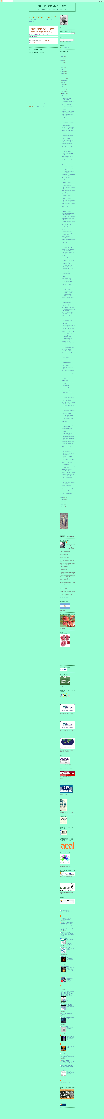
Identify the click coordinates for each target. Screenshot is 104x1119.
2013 (62, 499)
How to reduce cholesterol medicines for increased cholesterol (70, 1073)
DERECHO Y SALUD (65, 947)
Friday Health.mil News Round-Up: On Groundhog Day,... (68, 316)
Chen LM (35, 32)
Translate (69, 41)
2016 (62, 71)
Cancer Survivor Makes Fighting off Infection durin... (68, 301)
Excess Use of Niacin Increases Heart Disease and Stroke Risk (70, 998)
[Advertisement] (39, 93)
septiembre (64, 80)
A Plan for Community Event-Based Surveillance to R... (67, 243)
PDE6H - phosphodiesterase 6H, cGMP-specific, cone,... (68, 332)
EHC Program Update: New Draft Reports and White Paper (68, 266)
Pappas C (39, 32)
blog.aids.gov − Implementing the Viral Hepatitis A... (68, 272)
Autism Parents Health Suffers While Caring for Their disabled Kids (70, 1038)
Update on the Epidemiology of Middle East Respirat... (68, 250)
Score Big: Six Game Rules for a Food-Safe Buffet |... (68, 160)
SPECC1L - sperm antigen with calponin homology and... (68, 329)
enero (63, 95)
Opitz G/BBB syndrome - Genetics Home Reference (68, 222)
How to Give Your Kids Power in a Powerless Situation (68, 298)
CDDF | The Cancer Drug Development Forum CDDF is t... (68, 479)
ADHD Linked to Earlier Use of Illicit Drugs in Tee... (68, 124)
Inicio (44, 103)
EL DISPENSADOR (65, 910)
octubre (64, 78)
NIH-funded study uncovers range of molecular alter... (68, 422)
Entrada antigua (55, 103)
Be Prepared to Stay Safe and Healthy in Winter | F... (67, 157)
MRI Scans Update (65, 359)
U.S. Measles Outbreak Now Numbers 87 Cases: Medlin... (68, 118)
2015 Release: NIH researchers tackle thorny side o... (68, 406)
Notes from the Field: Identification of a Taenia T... (68, 237)
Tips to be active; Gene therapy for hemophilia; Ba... (68, 304)
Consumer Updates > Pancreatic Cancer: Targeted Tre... (68, 150)
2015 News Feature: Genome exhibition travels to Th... (67, 416)
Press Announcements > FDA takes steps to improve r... (68, 108)
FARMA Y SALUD (65, 1060)
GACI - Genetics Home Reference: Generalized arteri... (68, 361)
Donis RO (42, 34)
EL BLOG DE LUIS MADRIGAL (65, 986)
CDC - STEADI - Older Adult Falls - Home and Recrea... (68, 288)
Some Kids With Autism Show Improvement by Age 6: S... (68, 128)
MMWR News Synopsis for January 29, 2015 (67, 262)
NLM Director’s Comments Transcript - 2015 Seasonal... (68, 396)
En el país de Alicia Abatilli (66, 1013)
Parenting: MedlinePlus (66, 390)
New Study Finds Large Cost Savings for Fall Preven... (67, 291)
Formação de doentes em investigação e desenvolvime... (68, 486)
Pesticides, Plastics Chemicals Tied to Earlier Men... (67, 131)
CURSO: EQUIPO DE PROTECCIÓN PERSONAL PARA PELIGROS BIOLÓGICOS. (70, 942)
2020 (62, 64)
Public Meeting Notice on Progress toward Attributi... (67, 178)
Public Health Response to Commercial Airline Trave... (68, 246)
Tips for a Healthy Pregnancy (67, 162)
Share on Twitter (32, 42)
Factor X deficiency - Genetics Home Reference (68, 364)
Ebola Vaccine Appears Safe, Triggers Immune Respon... (67, 115)
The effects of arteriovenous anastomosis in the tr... (67, 444)
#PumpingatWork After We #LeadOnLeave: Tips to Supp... (68, 282)
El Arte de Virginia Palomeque (67, 1017)
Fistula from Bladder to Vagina (68, 441)
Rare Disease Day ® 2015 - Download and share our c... (68, 470)
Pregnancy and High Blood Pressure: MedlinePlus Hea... (68, 105)
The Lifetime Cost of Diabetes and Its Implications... (68, 310)
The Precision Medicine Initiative (68, 216)
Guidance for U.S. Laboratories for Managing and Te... (68, 175)
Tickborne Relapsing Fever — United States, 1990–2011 (68, 253)
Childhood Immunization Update (68, 228)
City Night (68, 1018)
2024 (62, 56)
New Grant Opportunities (67, 428)
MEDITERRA (64, 1079)
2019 (62, 66)
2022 (62, 60)
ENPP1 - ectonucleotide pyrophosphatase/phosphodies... (68, 343)
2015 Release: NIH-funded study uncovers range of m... (68, 412)
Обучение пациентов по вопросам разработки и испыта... (67, 493)
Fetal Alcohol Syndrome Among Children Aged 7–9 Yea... (68, 256)
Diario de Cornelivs (65, 966)
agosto (63, 82)
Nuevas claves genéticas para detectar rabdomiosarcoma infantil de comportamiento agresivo (67, 918)
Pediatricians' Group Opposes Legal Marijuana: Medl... (67, 225)
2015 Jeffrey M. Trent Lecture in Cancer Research (68, 419)
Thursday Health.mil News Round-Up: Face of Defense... (68, 326)
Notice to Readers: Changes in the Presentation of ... (68, 233)
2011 (62, 503)
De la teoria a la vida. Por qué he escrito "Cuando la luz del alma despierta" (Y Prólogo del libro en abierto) (70, 970)
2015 (62, 73)
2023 (62, 58)
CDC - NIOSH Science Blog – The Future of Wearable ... (68, 425)
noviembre (64, 76)
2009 (62, 506)
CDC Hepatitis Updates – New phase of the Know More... (68, 279)
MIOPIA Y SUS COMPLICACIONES (70, 1006)
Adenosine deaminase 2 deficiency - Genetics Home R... (68, 377)
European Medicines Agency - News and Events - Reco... (68, 475)
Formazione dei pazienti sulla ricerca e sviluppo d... (67, 489)
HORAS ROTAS (64, 956)
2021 (62, 62)
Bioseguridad (64, 938)
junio (63, 86)
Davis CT (30, 32)
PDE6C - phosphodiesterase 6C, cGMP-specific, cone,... (68, 335)
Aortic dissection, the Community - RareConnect (68, 466)
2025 (62, 55)
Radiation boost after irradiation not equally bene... (68, 447)
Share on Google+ (34, 42)
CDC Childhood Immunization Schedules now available (68, 460)
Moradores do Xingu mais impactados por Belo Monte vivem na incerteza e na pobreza (67, 1056)
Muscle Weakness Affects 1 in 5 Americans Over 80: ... (68, 144)
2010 (62, 504)
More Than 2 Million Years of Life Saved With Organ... (68, 137)
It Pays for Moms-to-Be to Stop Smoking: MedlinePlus (68, 141)
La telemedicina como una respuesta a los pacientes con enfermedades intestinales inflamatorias (70, 980)
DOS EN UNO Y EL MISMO (66, 988)
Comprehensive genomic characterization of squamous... (68, 409)
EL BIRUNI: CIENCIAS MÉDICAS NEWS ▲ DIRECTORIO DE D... (67, 98)
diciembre (64, 75)
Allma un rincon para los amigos (67, 1081)
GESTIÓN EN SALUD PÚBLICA (67, 922)
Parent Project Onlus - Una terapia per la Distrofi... (68, 483)
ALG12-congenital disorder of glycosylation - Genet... (68, 371)
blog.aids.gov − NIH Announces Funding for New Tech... (68, 269)
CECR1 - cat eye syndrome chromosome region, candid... (68, 346)
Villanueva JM (37, 34)
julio (63, 84)
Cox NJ (46, 34)
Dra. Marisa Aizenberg (65, 976)
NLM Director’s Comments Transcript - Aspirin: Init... (67, 393)
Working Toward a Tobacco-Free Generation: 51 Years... (68, 434)
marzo (63, 91)
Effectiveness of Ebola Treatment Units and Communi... (68, 240)
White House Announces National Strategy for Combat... (68, 181)
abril (63, 89)
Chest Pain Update (65, 385)
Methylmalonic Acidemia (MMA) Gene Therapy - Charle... (68, 403)
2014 (62, 497)
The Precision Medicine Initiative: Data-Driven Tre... (68, 172)
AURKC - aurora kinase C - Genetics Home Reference (67, 350)
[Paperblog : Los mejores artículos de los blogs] (63, 670)
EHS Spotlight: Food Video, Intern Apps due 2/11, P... (68, 463)
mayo (63, 88)
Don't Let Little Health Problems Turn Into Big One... (68, 439)
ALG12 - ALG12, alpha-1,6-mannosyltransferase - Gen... (68, 353)
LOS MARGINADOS (65, 932)
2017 (62, 69)
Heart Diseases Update (66, 387)
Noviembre (63, 1014)
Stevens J (44, 32)
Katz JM (32, 34)
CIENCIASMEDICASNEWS (52, 6)
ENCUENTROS (64, 1026)
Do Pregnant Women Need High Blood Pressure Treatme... (68, 112)
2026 (62, 53)
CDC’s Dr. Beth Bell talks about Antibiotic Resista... (68, 214)
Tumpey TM (49, 32)
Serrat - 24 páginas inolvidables (70, 1028)
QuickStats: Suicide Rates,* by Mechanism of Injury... (68, 230)
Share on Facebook (29, 42)
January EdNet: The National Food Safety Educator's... (67, 313)
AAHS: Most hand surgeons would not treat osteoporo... (68, 450)
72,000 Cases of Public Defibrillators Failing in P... (67, 134)
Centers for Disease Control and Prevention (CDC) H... (68, 102)
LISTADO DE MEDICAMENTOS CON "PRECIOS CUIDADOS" (67, 1062)
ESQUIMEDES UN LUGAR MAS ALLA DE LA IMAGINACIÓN (67, 1044)
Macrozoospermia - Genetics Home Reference (67, 356)
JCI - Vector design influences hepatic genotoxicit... (67, 399)
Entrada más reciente (33, 103)
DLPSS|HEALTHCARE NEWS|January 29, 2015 (67, 295)
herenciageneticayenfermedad (67, 916)
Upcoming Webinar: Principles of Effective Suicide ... (68, 168)
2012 (62, 501)
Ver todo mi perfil (64, 597)
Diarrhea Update (65, 380)
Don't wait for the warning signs (68, 436)
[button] (43, 36)
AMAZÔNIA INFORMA (66, 1054)
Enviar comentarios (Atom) (39, 106)
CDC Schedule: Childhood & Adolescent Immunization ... (68, 457)
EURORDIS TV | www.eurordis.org (68, 472)
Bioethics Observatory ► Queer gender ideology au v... (68, 319)
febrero (63, 93)
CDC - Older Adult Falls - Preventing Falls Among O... (68, 285)
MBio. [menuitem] (30, 26)
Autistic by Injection (65, 1035)
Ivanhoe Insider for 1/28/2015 (67, 389)
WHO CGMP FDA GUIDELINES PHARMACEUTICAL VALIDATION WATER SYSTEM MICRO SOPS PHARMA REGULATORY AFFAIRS (67, 993)
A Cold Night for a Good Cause (68, 307)
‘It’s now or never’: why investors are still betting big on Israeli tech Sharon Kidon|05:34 (67, 934)
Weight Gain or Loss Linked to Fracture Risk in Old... (68, 147)
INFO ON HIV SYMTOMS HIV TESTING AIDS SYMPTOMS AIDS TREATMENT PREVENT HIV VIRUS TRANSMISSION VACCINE (67, 1068)
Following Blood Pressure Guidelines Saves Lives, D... (68, 121)
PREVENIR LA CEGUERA (66, 1004)
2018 (62, 67)
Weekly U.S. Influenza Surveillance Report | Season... (68, 165)
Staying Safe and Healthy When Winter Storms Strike (68, 453)
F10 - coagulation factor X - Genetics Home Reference (67, 339)
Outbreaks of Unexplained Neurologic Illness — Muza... (68, 259)
